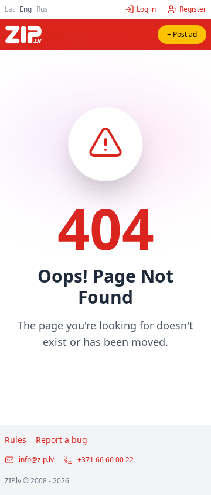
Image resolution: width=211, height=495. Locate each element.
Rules (15, 439)
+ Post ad (182, 34)
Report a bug (61, 439)
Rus (42, 9)
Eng (25, 9)
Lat (10, 9)
